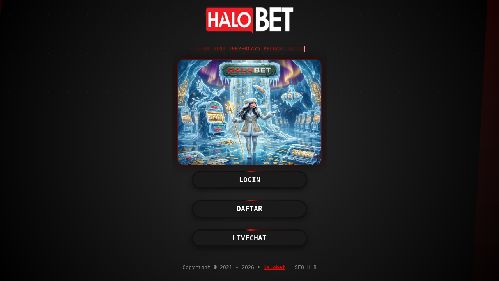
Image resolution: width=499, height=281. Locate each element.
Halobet (274, 267)
